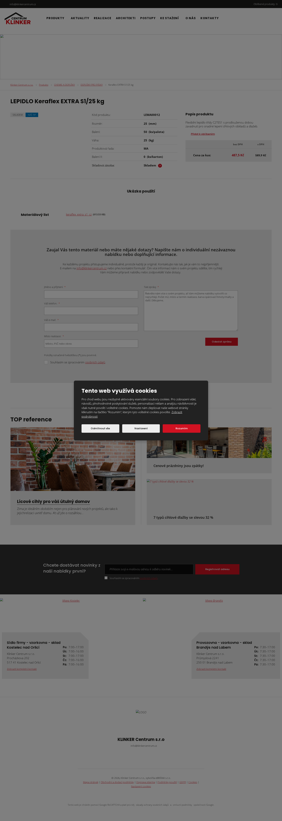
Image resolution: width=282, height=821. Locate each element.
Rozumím (182, 428)
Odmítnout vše (100, 428)
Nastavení (141, 428)
